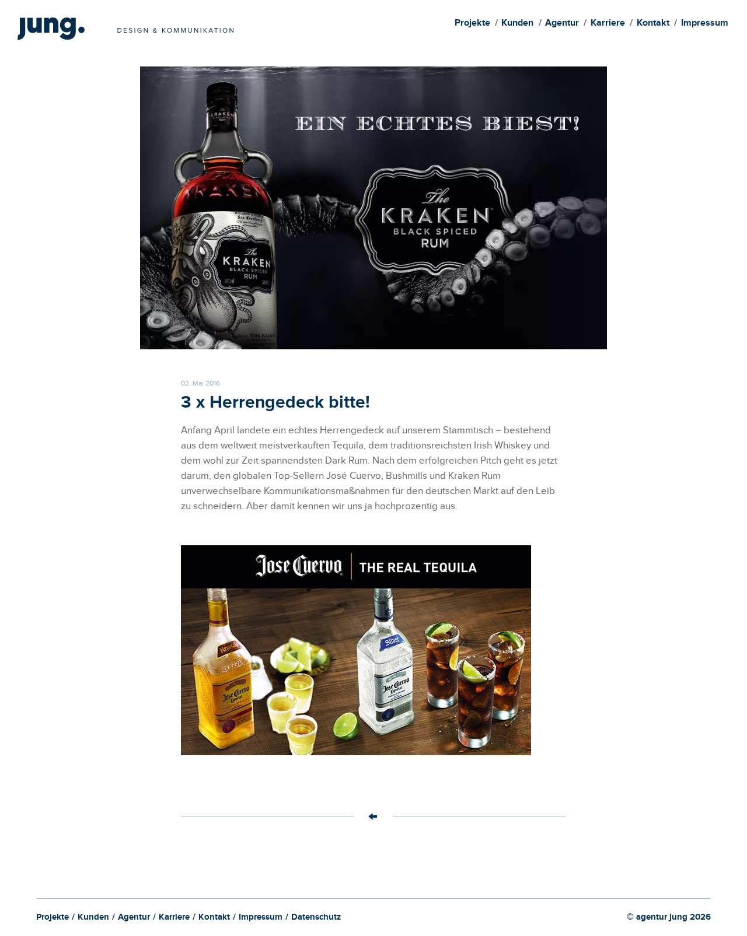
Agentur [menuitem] (562, 24)
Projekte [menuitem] (472, 24)
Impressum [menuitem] (704, 24)
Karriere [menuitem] (608, 24)
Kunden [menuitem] (517, 24)
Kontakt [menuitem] (653, 24)
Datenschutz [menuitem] (316, 918)
